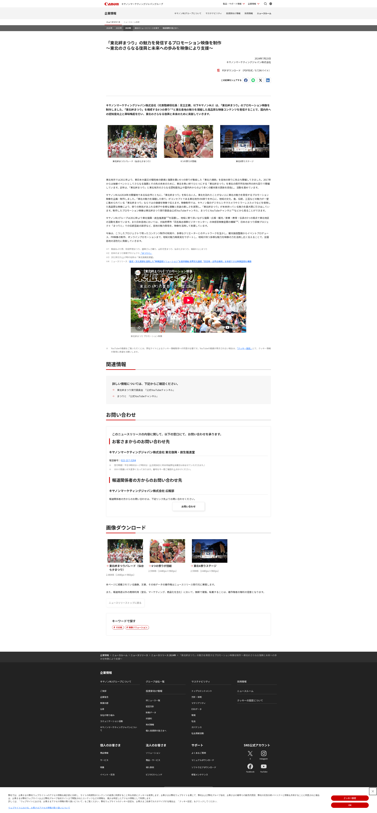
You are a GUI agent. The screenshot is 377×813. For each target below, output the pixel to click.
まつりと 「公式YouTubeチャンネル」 (138, 396)
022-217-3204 (128, 460)
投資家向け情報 (233, 13)
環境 (193, 715)
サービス (104, 760)
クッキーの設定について (250, 700)
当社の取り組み (107, 715)
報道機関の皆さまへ (170, 28)
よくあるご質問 (198, 752)
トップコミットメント (201, 690)
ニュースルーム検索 (131, 22)
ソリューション (153, 752)
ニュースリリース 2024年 (163, 655)
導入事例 (150, 767)
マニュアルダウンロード (202, 760)
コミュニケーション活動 (111, 721)
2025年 (119, 28)
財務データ (151, 712)
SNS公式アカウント (257, 745)
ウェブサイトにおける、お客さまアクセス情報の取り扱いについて (39, 808)
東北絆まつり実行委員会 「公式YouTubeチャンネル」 (146, 390)
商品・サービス (153, 760)
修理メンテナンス (199, 774)
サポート (197, 745)
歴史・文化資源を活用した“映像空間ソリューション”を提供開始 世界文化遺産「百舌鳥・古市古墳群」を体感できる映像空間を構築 (190, 261)
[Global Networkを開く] (270, 3)
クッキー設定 (350, 798)
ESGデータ (196, 709)
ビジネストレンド (154, 774)
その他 (119, 627)
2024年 (128, 28)
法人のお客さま (156, 745)
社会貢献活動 (197, 733)
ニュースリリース (113, 22)
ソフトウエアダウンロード (203, 767)
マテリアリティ (198, 703)
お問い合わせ (188, 506)
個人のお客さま (110, 745)
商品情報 (104, 752)
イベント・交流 (107, 774)
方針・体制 (196, 696)
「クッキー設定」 (244, 348)
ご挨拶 (103, 690)
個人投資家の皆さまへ (156, 730)
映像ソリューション (138, 627)
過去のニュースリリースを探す (147, 28)
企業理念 (104, 696)
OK (350, 805)
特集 (102, 767)
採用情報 (249, 13)
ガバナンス (196, 727)
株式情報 (150, 724)
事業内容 (104, 703)
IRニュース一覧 (153, 700)
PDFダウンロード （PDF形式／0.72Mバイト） (246, 70)
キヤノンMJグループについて (187, 13)
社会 (193, 721)
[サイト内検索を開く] (265, 3)
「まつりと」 (146, 253)
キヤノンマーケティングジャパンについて (118, 729)
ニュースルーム (264, 13)
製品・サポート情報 (232, 3)
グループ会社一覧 (155, 681)
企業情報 (252, 3)
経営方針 (150, 706)
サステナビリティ (214, 13)
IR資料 (149, 718)
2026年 (109, 28)
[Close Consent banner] (373, 791)
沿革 (102, 709)
